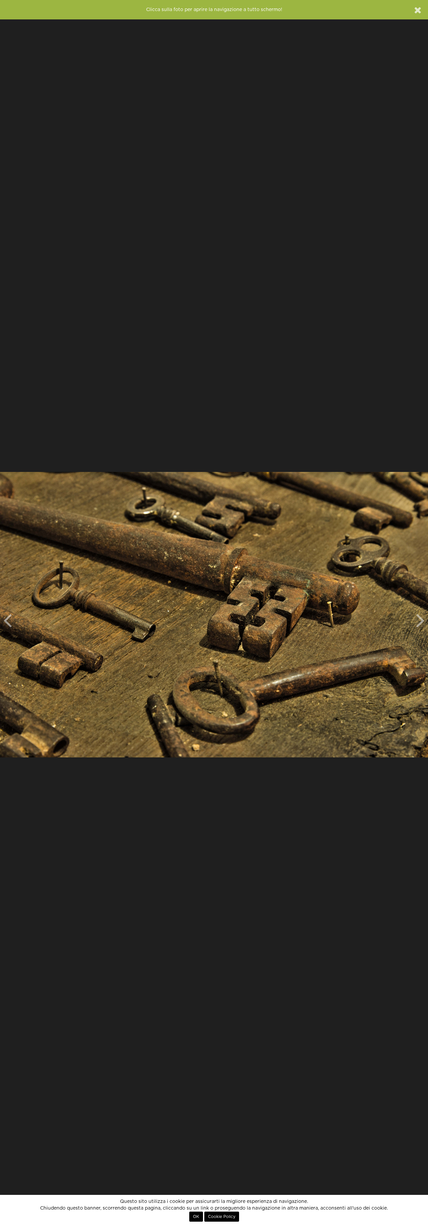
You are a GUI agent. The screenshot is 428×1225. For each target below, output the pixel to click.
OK (196, 1217)
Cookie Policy (221, 1217)
